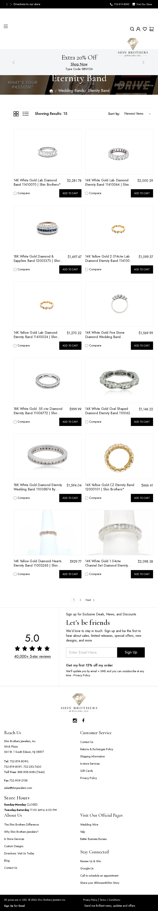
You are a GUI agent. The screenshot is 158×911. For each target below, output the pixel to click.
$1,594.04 (73, 485)
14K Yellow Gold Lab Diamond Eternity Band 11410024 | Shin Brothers (35, 334)
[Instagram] (75, 719)
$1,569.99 (145, 333)
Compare (23, 193)
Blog (7, 861)
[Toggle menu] (5, 26)
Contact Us (86, 742)
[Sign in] (138, 29)
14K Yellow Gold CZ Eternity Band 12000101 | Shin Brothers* (109, 487)
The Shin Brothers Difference (21, 824)
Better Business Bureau (93, 839)
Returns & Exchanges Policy (96, 749)
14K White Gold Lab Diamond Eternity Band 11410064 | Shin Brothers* (107, 182)
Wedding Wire (89, 824)
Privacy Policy (88, 778)
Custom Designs (13, 846)
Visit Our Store (144, 4)
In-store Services (90, 764)
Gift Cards (86, 771)
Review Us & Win (90, 861)
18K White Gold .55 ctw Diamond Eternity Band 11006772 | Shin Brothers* (38, 411)
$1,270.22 (74, 333)
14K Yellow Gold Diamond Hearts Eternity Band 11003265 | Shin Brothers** (38, 563)
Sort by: (114, 113)
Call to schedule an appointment (99, 876)
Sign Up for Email (14, 906)
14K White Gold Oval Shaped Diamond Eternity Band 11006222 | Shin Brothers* (109, 411)
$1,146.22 (146, 409)
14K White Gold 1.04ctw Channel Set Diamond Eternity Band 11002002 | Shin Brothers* (109, 563)
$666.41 (147, 485)
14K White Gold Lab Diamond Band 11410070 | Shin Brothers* (37, 182)
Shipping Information (92, 756)
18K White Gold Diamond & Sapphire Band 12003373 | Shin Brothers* (37, 258)
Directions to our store (27, 4)
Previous (8, 4)
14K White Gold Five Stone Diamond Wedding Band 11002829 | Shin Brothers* (104, 334)
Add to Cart (70, 193)
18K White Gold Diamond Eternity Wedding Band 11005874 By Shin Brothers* (38, 487)
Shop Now (79, 64)
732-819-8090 (121, 4)
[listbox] (136, 114)
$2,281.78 (74, 180)
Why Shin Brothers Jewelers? (21, 832)
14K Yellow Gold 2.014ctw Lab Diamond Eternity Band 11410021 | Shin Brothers (109, 258)
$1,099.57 (145, 256)
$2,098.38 (145, 561)
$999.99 (75, 409)
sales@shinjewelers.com (18, 788)
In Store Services (14, 839)
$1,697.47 (74, 256)
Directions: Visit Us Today (19, 853)
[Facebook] (83, 719)
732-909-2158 (18, 780)
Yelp (82, 832)
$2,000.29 (145, 180)
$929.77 (75, 561)
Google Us (86, 868)
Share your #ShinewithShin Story (99, 883)
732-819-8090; (19, 761)
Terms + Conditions (109, 900)
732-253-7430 (32, 767)
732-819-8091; (13, 767)
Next (11, 4)
